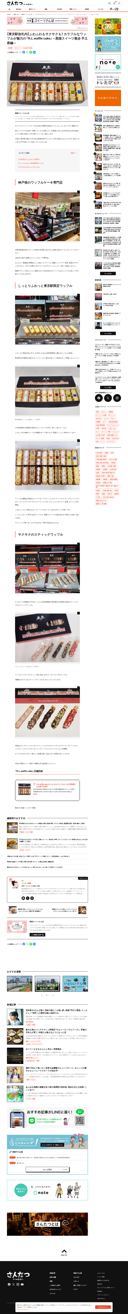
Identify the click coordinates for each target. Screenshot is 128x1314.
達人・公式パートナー (80, 1285)
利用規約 (99, 1291)
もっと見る (107, 387)
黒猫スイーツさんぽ (26, 14)
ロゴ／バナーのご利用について (105, 1287)
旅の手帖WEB (29, 1022)
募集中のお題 (77, 1273)
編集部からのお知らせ (103, 1280)
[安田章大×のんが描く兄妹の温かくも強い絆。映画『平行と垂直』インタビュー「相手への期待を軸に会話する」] (47, 1017)
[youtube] (22, 1284)
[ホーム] (9, 9)
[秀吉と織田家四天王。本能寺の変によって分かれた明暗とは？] (108, 128)
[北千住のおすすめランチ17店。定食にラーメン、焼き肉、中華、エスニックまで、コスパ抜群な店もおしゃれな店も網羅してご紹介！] (47, 844)
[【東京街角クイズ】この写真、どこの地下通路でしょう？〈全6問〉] (108, 176)
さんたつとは (101, 1273)
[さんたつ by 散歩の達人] (20, 3)
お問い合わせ (101, 1298)
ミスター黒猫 (26, 883)
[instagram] (18, 1284)
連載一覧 (16, 14)
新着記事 (52, 1273)
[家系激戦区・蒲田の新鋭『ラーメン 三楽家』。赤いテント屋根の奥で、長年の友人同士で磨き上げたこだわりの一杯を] (108, 137)
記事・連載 (53, 1277)
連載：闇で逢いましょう (32, 1058)
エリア (75, 1289)
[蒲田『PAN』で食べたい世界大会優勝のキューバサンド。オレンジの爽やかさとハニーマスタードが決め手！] (47, 1075)
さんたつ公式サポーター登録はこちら (52, 1145)
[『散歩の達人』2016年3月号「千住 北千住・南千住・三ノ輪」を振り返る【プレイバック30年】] (108, 204)
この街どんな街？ (55, 1285)
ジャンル (52, 1293)
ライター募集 (101, 1277)
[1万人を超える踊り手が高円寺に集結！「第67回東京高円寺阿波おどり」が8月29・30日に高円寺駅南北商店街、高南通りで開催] (108, 118)
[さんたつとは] (47, 1224)
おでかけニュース (55, 1289)
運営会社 (99, 1284)
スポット (76, 1281)
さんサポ (76, 1277)
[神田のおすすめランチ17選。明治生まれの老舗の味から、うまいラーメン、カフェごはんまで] (108, 185)
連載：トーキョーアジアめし (33, 1041)
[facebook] (9, 1284)
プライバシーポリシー (103, 1295)
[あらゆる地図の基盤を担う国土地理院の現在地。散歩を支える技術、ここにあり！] (47, 1094)
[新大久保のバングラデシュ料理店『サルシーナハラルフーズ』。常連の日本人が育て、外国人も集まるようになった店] (47, 1036)
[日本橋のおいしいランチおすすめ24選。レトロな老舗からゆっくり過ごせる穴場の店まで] (108, 195)
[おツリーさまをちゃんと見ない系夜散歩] (47, 1056)
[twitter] (13, 1284)
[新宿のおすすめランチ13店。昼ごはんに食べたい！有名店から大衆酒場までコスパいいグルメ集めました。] (108, 166)
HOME (9, 14)
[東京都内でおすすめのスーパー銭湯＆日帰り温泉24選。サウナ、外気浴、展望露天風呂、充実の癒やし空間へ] (47, 829)
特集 (51, 1281)
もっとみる (107, 273)
